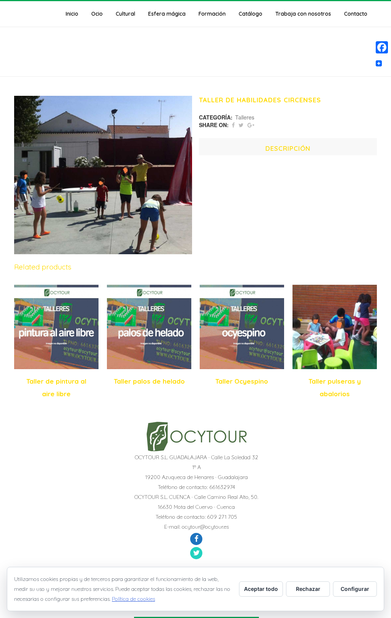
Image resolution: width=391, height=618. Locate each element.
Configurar (355, 589)
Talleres (244, 117)
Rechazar (308, 589)
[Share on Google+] (250, 125)
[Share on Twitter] (241, 125)
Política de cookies (133, 598)
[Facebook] (381, 47)
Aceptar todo (261, 589)
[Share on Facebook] (233, 125)
